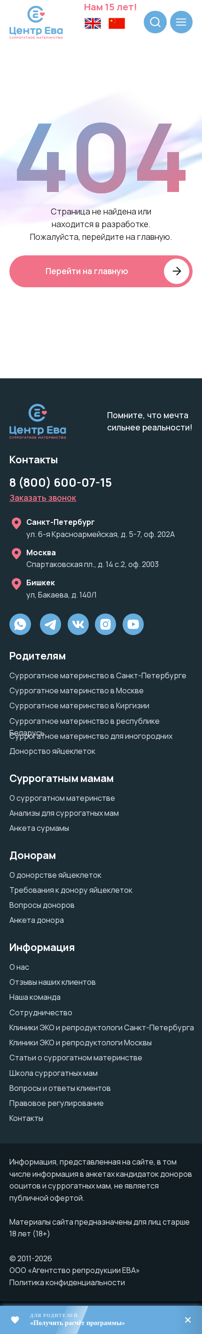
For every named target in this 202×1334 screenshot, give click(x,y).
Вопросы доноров (42, 905)
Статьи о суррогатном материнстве (75, 1057)
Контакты (26, 1118)
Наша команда (35, 997)
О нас (19, 967)
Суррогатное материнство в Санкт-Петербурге (97, 675)
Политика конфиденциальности (67, 1282)
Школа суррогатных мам (53, 1073)
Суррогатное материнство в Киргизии (79, 705)
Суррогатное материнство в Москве (76, 690)
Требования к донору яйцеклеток (70, 890)
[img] (106, 624)
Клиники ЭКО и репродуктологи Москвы (80, 1042)
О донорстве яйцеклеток (55, 875)
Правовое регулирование (56, 1103)
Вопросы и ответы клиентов (60, 1088)
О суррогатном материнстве (62, 798)
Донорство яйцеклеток (52, 751)
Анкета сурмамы (39, 828)
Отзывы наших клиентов (52, 982)
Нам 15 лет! (110, 6)
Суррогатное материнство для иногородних (90, 736)
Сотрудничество (40, 1012)
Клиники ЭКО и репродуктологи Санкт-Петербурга (101, 1027)
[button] (42, 497)
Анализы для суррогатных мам (64, 813)
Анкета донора (36, 920)
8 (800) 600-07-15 (60, 482)
